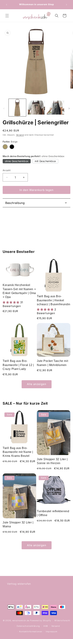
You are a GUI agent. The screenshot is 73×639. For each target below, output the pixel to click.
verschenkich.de (20, 620)
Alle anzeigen (36, 384)
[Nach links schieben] (4, 108)
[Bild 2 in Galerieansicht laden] (36, 107)
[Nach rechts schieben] (69, 108)
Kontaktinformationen (30, 631)
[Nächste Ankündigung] (66, 5)
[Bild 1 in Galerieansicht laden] (17, 107)
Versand (20, 135)
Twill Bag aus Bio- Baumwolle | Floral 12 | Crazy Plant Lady (18, 364)
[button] (7, 16)
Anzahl (6, 170)
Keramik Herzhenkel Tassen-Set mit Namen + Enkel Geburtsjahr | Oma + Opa (19, 291)
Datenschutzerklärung (28, 626)
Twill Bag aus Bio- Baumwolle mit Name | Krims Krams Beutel (18, 452)
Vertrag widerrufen (19, 583)
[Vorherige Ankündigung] (6, 5)
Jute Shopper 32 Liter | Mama (18, 524)
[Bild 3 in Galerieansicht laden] (55, 107)
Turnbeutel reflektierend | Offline (53, 513)
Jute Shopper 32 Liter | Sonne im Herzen (52, 461)
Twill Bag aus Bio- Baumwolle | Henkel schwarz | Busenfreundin (53, 300)
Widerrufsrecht (62, 620)
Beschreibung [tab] (15, 203)
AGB (45, 626)
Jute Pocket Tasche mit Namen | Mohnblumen (52, 362)
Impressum (51, 631)
